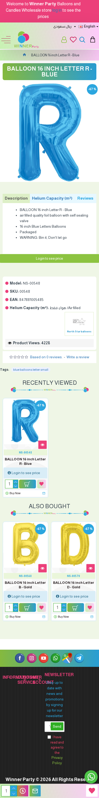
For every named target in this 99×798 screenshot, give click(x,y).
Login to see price (49, 258)
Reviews (85, 198)
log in (57, 10)
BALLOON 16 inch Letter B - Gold (25, 585)
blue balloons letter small (30, 370)
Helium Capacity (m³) (52, 198)
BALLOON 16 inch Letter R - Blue (25, 461)
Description (16, 198)
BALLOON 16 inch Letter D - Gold (73, 585)
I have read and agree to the (57, 750)
